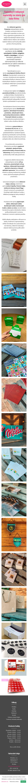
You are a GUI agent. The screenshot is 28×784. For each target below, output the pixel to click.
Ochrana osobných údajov (14, 717)
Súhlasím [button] (23, 781)
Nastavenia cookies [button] (14, 781)
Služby (14, 709)
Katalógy (14, 711)
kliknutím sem (5, 781)
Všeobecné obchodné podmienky (14, 719)
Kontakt (14, 715)
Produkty (14, 707)
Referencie (14, 713)
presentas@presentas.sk (14, 766)
